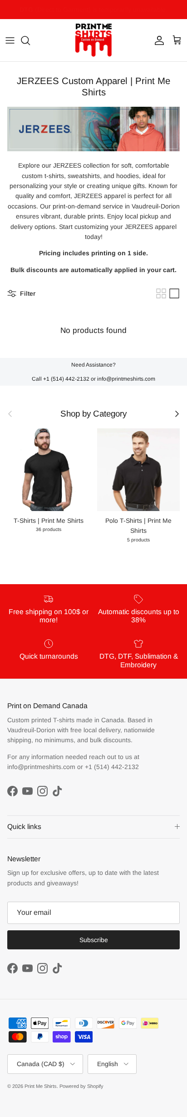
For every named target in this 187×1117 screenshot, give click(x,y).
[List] (174, 293)
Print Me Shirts (41, 1086)
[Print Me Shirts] (93, 40)
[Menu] (10, 40)
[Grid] (161, 293)
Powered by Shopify (81, 1086)
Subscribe (93, 939)
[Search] (30, 40)
